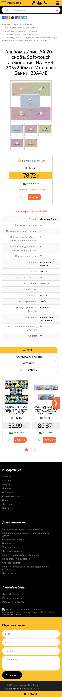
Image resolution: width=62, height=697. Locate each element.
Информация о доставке (16, 558)
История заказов (12, 597)
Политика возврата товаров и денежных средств (25, 567)
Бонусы (6, 488)
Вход (33, 3)
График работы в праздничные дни (22, 528)
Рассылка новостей (13, 601)
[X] (12, 17)
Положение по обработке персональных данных (25, 534)
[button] (26, 449)
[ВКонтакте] (4, 17)
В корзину (34, 197)
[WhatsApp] (21, 17)
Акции (6, 484)
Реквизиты (8, 546)
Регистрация (39, 3)
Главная (6, 476)
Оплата (6, 500)
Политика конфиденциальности (20, 554)
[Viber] (17, 17)
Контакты (7, 507)
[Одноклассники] (8, 17)
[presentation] (56, 403)
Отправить (12, 675)
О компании (9, 492)
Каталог (6, 480)
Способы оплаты (11, 562)
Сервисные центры (13, 539)
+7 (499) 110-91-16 (45, 3)
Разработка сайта (15, 688)
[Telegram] (25, 17)
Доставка (7, 503)
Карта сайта (9, 572)
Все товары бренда (31, 211)
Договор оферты (12, 550)
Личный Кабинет (11, 593)
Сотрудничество (11, 496)
